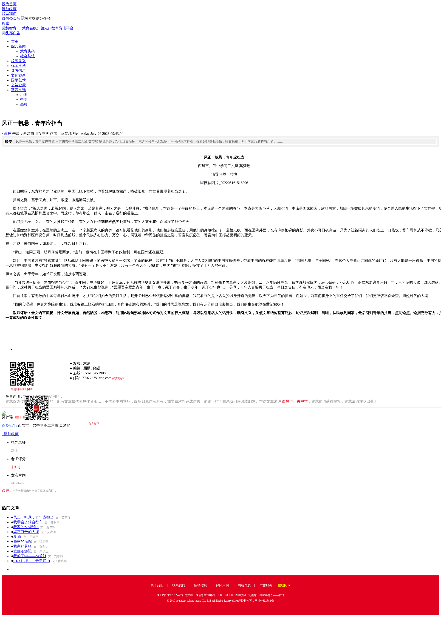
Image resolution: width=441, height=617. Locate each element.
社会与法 (27, 56)
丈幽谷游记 (22, 551)
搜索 (5, 23)
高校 (24, 104)
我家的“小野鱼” (26, 527)
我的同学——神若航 (29, 556)
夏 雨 (17, 537)
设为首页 (9, 4)
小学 (24, 95)
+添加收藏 (10, 434)
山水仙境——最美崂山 (31, 561)
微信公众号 (11, 18)
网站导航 (244, 585)
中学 (24, 99)
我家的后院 (22, 541)
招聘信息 (200, 585)
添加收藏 (9, 9)
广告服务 (266, 585)
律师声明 (222, 585)
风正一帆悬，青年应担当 (33, 517)
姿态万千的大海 (26, 532)
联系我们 (9, 14)
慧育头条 (27, 51)
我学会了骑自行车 (28, 522)
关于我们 (156, 585)
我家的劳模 (22, 546)
